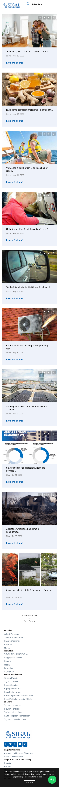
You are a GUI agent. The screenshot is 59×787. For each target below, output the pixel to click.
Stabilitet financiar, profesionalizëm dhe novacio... (25, 469)
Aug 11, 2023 (18, 175)
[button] (52, 780)
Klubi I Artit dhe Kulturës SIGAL (18, 699)
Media (7, 665)
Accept (29, 783)
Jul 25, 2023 (17, 597)
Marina (7, 648)
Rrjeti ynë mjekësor (13, 688)
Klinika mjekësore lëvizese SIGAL (19, 695)
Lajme (8, 56)
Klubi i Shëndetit (11, 685)
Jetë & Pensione (11, 634)
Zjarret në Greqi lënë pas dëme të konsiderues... (22, 530)
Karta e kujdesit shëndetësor (17, 716)
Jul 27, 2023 (17, 536)
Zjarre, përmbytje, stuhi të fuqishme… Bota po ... (28, 591)
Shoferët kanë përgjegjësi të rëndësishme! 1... (29, 287)
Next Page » (29, 621)
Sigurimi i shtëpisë (12, 709)
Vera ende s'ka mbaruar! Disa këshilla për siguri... (27, 169)
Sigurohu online (11, 681)
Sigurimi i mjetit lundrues (15, 719)
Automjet (8, 644)
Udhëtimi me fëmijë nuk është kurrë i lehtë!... (28, 229)
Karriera (7, 661)
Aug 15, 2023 (18, 56)
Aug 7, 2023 (18, 353)
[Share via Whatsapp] (54, 18)
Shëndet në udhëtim (13, 712)
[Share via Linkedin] (49, 18)
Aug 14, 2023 (18, 114)
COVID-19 (9, 672)
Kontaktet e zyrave (12, 692)
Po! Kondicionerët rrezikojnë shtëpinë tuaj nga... (27, 347)
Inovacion (8, 668)
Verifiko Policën (11, 678)
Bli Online (37, 4)
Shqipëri (7, 763)
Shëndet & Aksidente (13, 637)
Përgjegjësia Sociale (13, 657)
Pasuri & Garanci (11, 641)
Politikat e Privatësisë (13, 756)
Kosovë (7, 766)
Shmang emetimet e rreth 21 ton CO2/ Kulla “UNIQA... (27, 408)
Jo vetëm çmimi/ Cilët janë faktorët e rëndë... (28, 51)
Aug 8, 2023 (18, 291)
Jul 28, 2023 (17, 475)
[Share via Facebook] (40, 18)
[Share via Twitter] (45, 18)
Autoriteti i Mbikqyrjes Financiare (18, 753)
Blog (8, 475)
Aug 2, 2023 (18, 414)
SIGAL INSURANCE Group (16, 654)
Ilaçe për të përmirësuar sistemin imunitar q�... (29, 110)
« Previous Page (29, 615)
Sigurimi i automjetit (13, 705)
